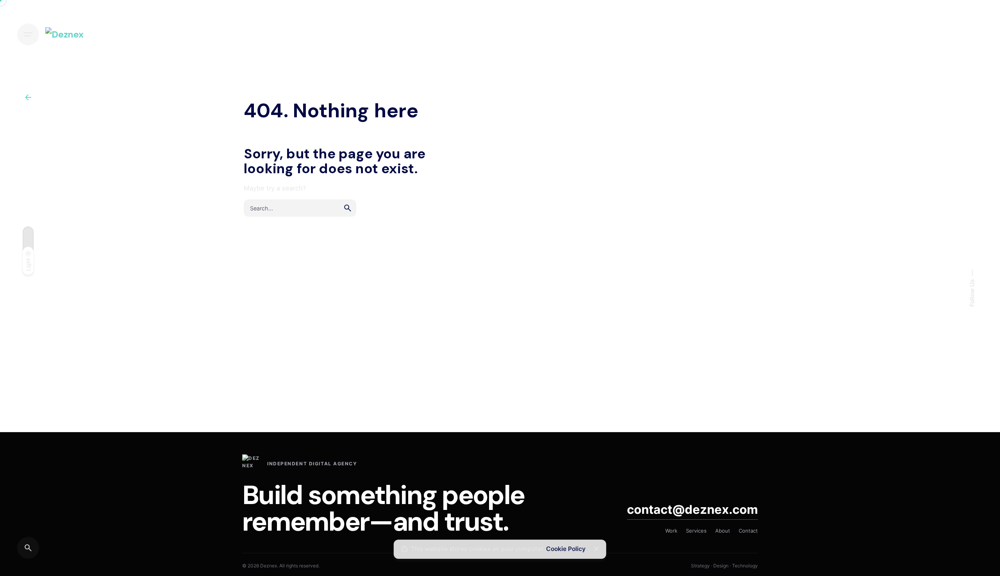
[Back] (28, 97)
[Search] (28, 548)
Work (671, 531)
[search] (347, 208)
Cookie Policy (566, 549)
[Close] (596, 549)
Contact (748, 531)
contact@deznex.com (692, 509)
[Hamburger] (28, 34)
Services (696, 531)
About (722, 531)
